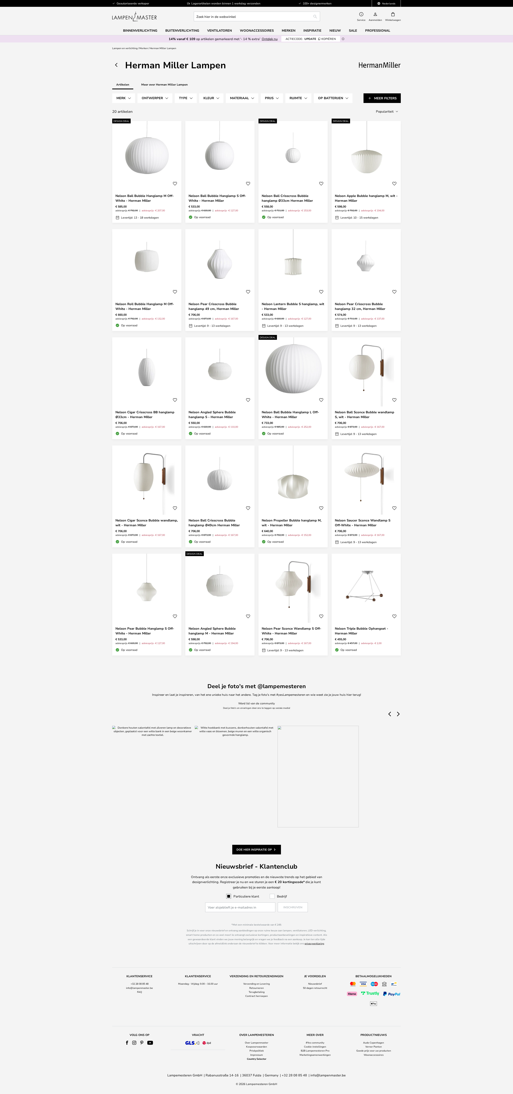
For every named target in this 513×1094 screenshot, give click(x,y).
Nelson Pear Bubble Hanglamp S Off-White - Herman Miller (144, 630)
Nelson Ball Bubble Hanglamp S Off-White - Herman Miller (217, 198)
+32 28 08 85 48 (139, 983)
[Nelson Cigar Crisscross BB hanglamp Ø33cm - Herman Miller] (146, 388)
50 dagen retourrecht (315, 987)
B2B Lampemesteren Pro (315, 1050)
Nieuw (335, 30)
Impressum (256, 1054)
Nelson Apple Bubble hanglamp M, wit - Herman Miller (366, 198)
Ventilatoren (219, 30)
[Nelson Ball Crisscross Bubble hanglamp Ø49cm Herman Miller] (219, 496)
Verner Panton (373, 1046)
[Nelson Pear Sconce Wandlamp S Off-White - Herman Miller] (293, 604)
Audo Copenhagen (373, 1042)
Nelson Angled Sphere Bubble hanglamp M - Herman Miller (212, 630)
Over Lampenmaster (256, 1042)
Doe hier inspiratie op (254, 849)
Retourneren (256, 987)
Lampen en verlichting (124, 48)
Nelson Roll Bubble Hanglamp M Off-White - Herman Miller (144, 306)
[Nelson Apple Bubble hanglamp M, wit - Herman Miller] (366, 172)
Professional (377, 30)
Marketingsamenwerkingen (315, 1054)
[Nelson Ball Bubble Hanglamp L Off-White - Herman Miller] (293, 388)
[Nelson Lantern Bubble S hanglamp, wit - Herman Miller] (293, 280)
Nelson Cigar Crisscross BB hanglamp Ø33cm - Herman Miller (144, 414)
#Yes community (315, 1042)
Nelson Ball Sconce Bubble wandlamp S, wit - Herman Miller (364, 414)
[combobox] (257, 16)
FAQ (139, 991)
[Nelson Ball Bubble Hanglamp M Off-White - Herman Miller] (146, 172)
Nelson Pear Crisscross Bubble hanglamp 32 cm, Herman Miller (360, 306)
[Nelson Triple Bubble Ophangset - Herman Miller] (366, 604)
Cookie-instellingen (315, 1046)
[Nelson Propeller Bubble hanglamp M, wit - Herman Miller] (293, 496)
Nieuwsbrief (315, 983)
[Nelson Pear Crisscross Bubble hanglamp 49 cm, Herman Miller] (219, 280)
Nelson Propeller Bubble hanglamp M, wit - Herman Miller (291, 522)
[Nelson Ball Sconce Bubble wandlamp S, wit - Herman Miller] (366, 388)
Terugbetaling (257, 991)
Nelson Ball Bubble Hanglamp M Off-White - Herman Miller (144, 198)
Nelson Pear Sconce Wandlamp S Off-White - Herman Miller (291, 630)
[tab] (123, 98)
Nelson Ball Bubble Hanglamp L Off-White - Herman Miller (290, 414)
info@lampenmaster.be (139, 987)
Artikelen (122, 84)
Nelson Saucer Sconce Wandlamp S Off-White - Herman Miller (362, 522)
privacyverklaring (314, 943)
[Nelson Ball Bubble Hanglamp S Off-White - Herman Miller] (219, 172)
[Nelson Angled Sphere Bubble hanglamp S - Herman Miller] (219, 388)
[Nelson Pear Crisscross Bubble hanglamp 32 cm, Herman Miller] (366, 280)
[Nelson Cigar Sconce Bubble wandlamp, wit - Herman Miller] (146, 496)
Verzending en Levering (256, 983)
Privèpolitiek (256, 1050)
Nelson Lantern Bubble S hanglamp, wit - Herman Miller (293, 306)
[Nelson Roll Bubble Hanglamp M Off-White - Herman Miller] (146, 280)
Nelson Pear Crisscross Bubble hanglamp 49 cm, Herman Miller (214, 306)
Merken (143, 48)
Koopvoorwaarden (256, 1046)
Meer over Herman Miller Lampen (164, 84)
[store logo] (134, 16)
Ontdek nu (270, 39)
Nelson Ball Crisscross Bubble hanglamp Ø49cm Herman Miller (214, 522)
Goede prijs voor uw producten (373, 1050)
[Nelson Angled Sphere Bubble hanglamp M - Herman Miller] (219, 604)
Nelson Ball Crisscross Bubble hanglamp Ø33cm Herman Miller (287, 198)
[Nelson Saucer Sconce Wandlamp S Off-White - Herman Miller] (366, 496)
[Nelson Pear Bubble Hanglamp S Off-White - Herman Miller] (146, 604)
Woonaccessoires (374, 1054)
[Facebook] (127, 1043)
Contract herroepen (256, 995)
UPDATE (311, 39)
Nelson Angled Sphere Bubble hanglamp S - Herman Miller (212, 414)
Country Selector (256, 1058)
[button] (175, 184)
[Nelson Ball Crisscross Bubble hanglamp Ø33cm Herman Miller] (293, 172)
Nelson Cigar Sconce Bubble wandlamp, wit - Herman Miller (146, 522)
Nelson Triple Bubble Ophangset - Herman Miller (361, 630)
